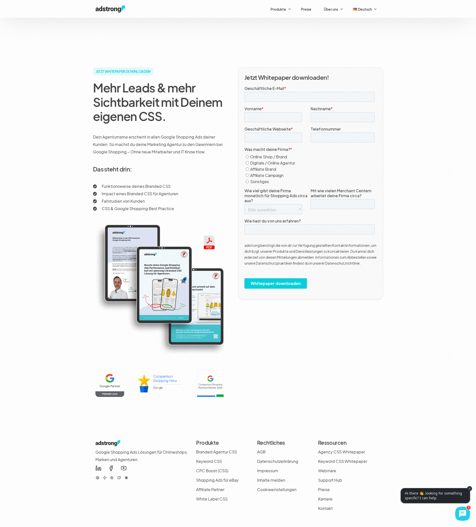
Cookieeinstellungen (277, 489)
